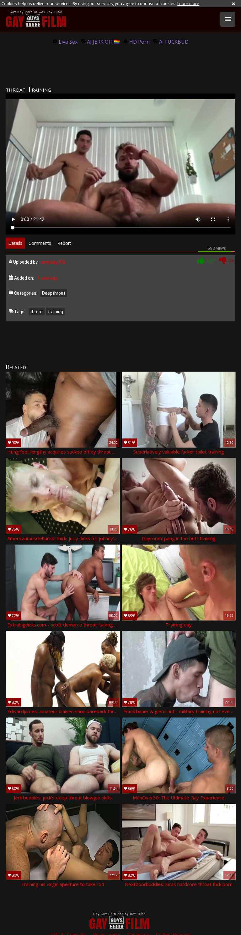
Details (15, 243)
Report (64, 243)
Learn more (188, 3)
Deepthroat (53, 293)
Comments (40, 243)
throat (36, 311)
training (55, 311)
